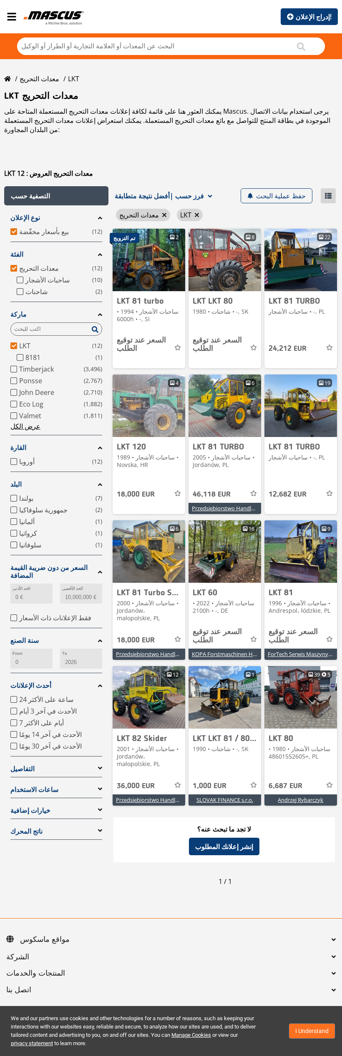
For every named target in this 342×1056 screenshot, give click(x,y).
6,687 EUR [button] (285, 786)
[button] (56, 195)
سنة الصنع (24, 640)
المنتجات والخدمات (35, 973)
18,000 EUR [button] (136, 494)
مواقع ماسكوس (45, 940)
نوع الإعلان (25, 217)
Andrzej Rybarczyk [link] (300, 800)
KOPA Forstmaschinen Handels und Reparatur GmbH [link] (258, 654)
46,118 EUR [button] (212, 494)
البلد (16, 484)
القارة (18, 447)
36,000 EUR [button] (136, 786)
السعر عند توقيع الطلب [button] (141, 344)
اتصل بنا (18, 990)
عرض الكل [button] (25, 426)
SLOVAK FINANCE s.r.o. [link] (224, 800)
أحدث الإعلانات (30, 685)
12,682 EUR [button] (288, 494)
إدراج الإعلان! (314, 16)
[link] (149, 260)
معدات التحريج (39, 78)
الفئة (16, 254)
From (18, 653)
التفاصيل (22, 768)
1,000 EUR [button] (209, 786)
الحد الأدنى (21, 588)
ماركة (18, 314)
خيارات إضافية (30, 810)
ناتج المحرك (26, 831)
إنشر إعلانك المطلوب (224, 846)
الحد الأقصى (72, 588)
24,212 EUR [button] (288, 348)
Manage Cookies (191, 1035)
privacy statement (32, 1043)
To (64, 653)
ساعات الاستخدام (34, 789)
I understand (312, 1031)
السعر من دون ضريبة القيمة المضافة (49, 571)
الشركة (17, 957)
